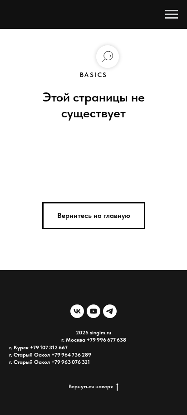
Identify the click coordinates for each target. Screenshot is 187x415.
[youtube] (93, 311)
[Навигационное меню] (171, 14)
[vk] (77, 311)
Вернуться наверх (91, 386)
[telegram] (110, 311)
